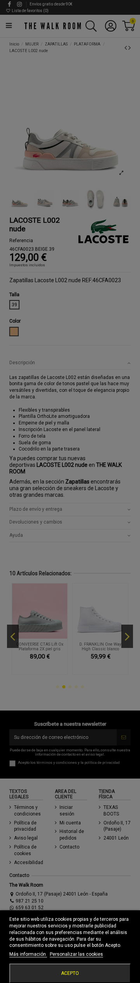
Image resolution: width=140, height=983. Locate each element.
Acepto (70, 973)
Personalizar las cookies (76, 954)
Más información (28, 954)
